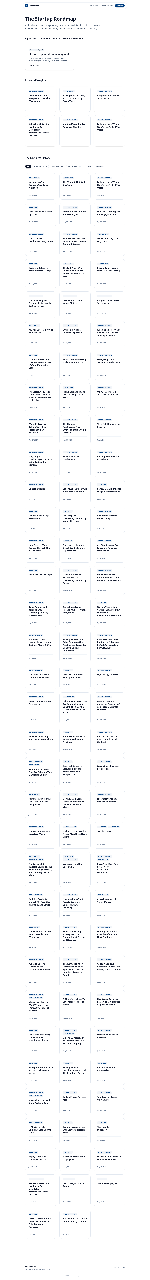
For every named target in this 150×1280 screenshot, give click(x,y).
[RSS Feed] (119, 1268)
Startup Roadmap (107, 6)
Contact (120, 6)
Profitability (87, 166)
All (28, 166)
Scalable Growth (57, 166)
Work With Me (93, 6)
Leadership (100, 166)
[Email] (124, 1268)
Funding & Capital (40, 166)
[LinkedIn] (115, 1268)
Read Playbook (35, 66)
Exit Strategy (72, 166)
